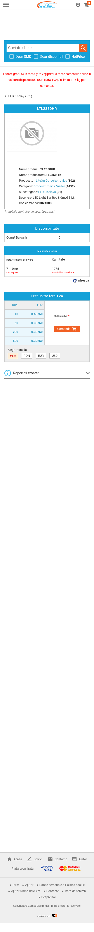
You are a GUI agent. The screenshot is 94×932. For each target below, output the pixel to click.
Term (15, 885)
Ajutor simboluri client (25, 891)
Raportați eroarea (26, 373)
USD (54, 355)
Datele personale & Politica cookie (62, 885)
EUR (41, 355)
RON (27, 355)
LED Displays (17, 96)
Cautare (83, 48)
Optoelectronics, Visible (49, 186)
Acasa (18, 859)
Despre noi (48, 897)
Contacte (61, 859)
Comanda (64, 329)
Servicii (38, 859)
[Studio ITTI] (47, 915)
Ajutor (83, 859)
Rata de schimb (75, 891)
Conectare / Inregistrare (78, 5)
